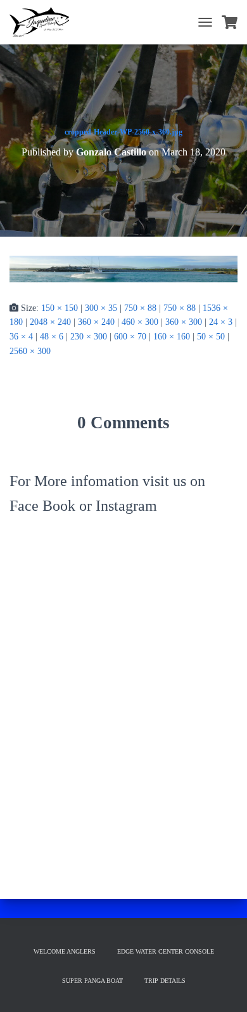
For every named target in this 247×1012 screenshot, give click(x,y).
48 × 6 (51, 336)
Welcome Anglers (65, 951)
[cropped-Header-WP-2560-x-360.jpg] (124, 268)
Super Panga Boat (92, 980)
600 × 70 (130, 336)
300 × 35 (101, 308)
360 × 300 (183, 322)
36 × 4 (21, 336)
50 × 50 (211, 336)
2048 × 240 (50, 322)
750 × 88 (140, 308)
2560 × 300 (30, 351)
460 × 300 (140, 322)
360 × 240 (96, 322)
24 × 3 (220, 322)
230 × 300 (88, 336)
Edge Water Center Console (165, 951)
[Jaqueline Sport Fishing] (45, 22)
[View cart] (230, 22)
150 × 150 (59, 308)
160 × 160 (171, 336)
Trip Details (165, 980)
